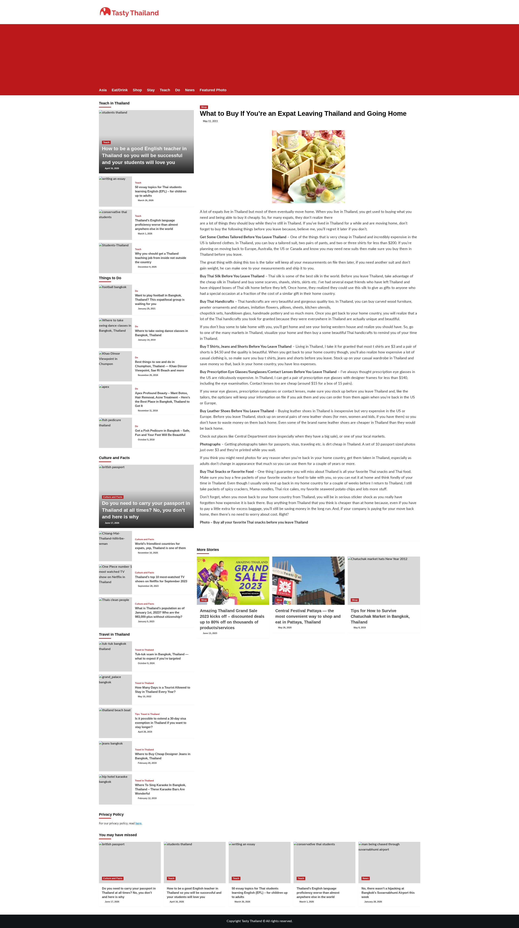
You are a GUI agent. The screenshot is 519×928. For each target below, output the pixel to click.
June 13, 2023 (210, 633)
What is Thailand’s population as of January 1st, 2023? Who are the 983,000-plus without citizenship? (159, 612)
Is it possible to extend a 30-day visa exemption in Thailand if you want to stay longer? (160, 723)
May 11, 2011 (210, 121)
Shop (137, 90)
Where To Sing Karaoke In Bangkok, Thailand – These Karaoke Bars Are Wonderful (160, 789)
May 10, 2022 (144, 696)
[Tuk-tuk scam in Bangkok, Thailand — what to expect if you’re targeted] (115, 656)
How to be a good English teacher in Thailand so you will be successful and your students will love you (144, 155)
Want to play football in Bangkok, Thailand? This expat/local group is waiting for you (159, 300)
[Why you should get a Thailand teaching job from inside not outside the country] (115, 258)
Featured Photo (213, 90)
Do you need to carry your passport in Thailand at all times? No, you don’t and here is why (146, 509)
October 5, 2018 (146, 439)
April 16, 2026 (112, 168)
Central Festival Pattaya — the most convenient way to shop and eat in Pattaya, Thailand (308, 616)
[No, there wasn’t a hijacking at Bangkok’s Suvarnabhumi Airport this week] (389, 862)
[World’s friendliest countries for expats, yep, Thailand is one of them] (115, 546)
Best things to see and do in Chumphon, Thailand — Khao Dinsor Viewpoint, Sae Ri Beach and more (161, 366)
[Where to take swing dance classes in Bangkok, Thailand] (115, 333)
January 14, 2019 (146, 340)
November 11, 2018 (148, 410)
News (190, 90)
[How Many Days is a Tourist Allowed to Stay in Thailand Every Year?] (115, 690)
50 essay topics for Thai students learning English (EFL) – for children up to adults (160, 191)
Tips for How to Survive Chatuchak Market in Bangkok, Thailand (380, 616)
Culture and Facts (112, 497)
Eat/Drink (120, 90)
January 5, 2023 (146, 621)
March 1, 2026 (145, 233)
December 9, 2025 (147, 267)
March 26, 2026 (145, 200)
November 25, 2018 (148, 375)
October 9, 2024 (146, 663)
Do (177, 90)
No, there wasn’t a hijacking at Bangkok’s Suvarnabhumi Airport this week (388, 893)
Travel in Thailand (144, 650)
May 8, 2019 (360, 627)
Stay (151, 90)
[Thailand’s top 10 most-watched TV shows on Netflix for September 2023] (115, 579)
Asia (103, 90)
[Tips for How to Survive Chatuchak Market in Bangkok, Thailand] (384, 581)
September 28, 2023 (148, 586)
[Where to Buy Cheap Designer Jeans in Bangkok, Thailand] (115, 756)
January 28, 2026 (373, 901)
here (138, 823)
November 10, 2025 (148, 552)
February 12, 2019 (147, 798)
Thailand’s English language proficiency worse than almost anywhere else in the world (156, 225)
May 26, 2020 (285, 627)
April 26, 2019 (145, 732)
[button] (417, 90)
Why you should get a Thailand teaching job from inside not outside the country (160, 258)
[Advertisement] (259, 54)
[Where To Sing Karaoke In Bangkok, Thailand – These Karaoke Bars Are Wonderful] (115, 789)
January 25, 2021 (146, 308)
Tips (137, 714)
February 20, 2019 (147, 763)
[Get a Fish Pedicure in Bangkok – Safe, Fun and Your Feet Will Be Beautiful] (115, 433)
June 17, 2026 (112, 523)
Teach (165, 90)
